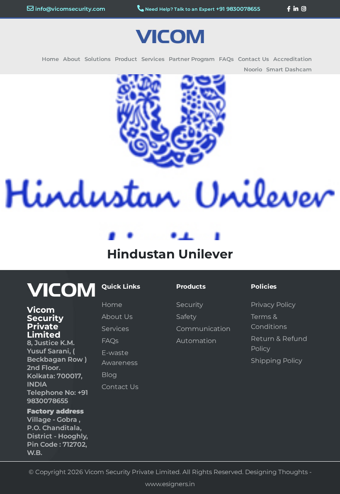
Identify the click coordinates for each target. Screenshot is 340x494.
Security (189, 305)
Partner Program (192, 59)
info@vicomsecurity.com (70, 8)
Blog (109, 375)
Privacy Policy (273, 305)
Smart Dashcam (289, 69)
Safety (186, 317)
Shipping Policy (276, 361)
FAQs (226, 59)
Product (126, 59)
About (71, 59)
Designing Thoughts (276, 472)
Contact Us (253, 59)
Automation (196, 341)
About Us (117, 317)
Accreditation (292, 59)
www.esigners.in (170, 484)
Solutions (98, 59)
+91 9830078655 (238, 8)
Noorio (253, 69)
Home (50, 59)
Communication (203, 329)
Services (153, 59)
